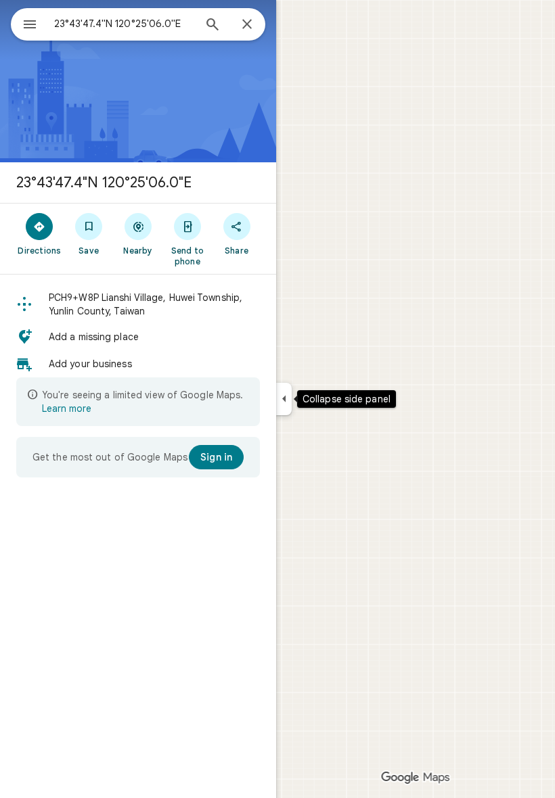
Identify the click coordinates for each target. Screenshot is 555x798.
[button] (138, 304)
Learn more (66, 408)
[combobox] (124, 24)
